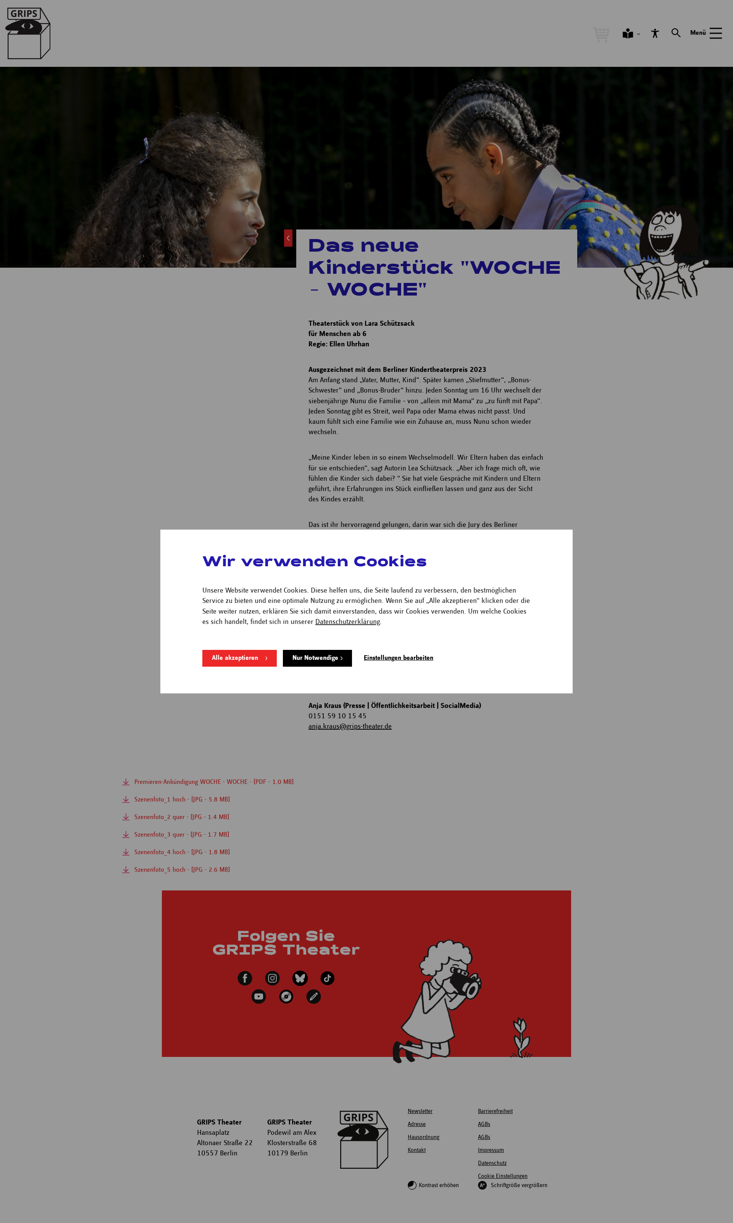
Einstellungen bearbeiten (398, 658)
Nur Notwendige (315, 658)
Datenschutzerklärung (347, 622)
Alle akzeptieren (235, 658)
